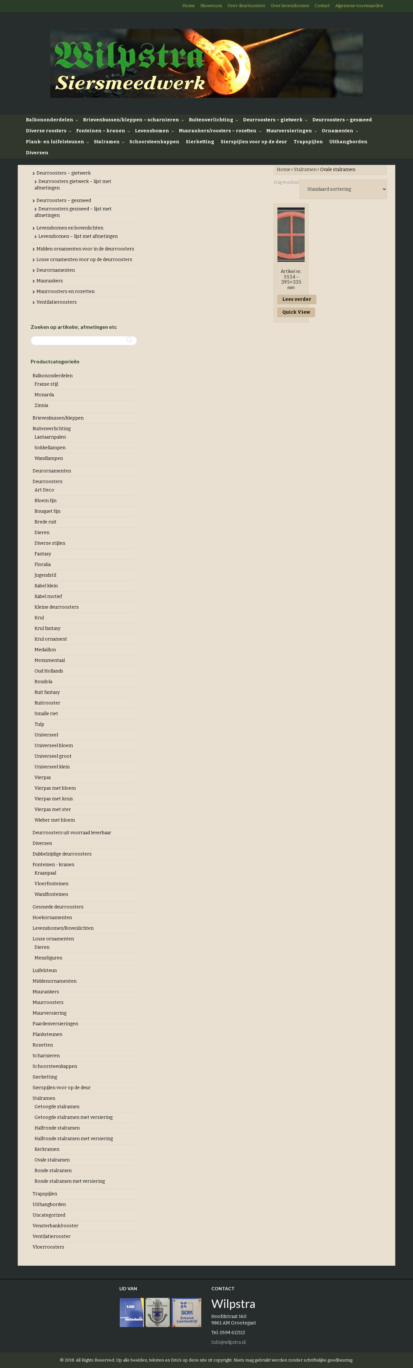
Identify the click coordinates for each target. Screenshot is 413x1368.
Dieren (42, 532)
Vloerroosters (48, 1247)
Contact (322, 5)
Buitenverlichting (211, 120)
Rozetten (43, 1045)
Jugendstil (45, 575)
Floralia (43, 564)
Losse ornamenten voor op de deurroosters (84, 259)
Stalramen (107, 142)
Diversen (37, 153)
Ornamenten (337, 131)
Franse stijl (46, 384)
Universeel (46, 735)
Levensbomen (152, 131)
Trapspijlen (308, 142)
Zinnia (41, 405)
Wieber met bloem (55, 820)
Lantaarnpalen (50, 437)
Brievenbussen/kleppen (58, 418)
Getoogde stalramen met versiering (74, 1117)
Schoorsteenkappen (154, 142)
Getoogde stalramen (57, 1107)
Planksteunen (47, 1034)
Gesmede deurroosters (58, 907)
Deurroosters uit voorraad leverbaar (72, 833)
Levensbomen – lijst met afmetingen (78, 236)
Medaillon (45, 650)
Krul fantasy (47, 628)
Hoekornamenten (52, 917)
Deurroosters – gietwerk (273, 120)
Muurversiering (49, 1013)
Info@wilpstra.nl (228, 1342)
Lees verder (296, 299)
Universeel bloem (54, 745)
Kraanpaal (45, 873)
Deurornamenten (55, 270)
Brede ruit (45, 522)
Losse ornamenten (53, 939)
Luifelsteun (45, 970)
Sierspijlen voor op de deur (254, 142)
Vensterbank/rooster (55, 1226)
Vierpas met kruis (54, 799)
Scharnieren (46, 1056)
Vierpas (43, 777)
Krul (39, 618)
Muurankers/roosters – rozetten (218, 131)
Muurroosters (48, 1002)
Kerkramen (47, 1149)
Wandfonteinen (51, 894)
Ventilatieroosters (56, 302)
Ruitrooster (47, 703)
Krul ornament (51, 639)
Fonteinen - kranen (53, 864)
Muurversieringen (289, 131)
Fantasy (43, 554)
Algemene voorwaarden (359, 5)
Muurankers (49, 281)
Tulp (39, 724)
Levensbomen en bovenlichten (69, 228)
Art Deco (44, 490)
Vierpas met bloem (55, 788)
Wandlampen (49, 458)
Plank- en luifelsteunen (55, 142)
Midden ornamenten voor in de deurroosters (85, 249)
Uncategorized (49, 1215)
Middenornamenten (54, 981)
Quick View (296, 312)
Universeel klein (52, 767)
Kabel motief (48, 596)
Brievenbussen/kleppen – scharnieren (131, 120)
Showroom (211, 5)
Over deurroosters (246, 5)
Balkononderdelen (49, 120)
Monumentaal (50, 660)
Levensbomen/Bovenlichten (63, 928)
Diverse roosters (46, 131)
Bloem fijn (45, 500)
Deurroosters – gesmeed (342, 120)
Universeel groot (53, 756)
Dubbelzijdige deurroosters (62, 854)
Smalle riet (46, 713)
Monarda (44, 395)
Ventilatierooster (52, 1236)
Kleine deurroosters (57, 607)
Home (188, 5)
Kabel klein (46, 586)
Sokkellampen (50, 448)
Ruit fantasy (47, 692)
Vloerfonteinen (51, 884)
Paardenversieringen (55, 1024)
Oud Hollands (49, 671)
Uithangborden (348, 142)
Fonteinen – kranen (100, 131)
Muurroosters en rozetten (65, 291)
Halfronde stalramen (57, 1128)
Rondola (43, 681)
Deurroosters (48, 481)
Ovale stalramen (52, 1160)
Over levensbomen (290, 5)
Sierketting (200, 142)
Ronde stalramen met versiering (70, 1181)
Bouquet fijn (47, 511)
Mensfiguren (48, 958)
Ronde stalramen (53, 1170)
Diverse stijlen (50, 543)
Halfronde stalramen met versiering (74, 1138)
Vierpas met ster (53, 809)
